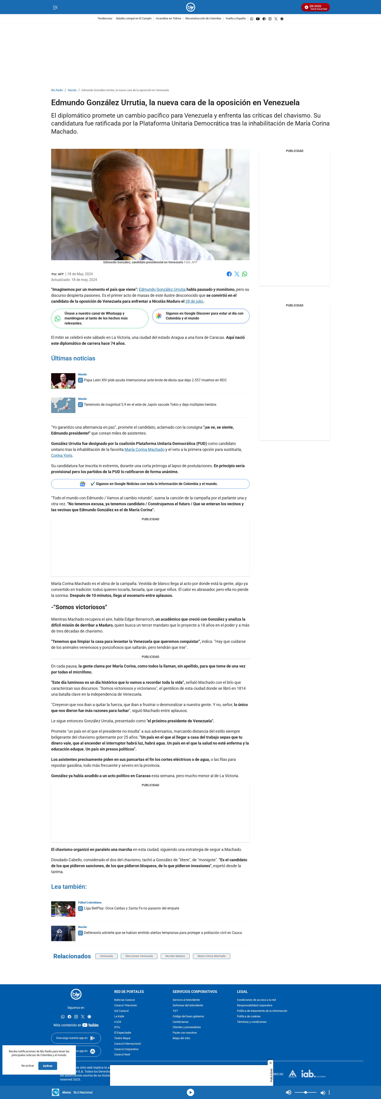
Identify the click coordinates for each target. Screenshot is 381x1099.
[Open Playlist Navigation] (329, 1092)
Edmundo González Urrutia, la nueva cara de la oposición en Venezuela (125, 90)
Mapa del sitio (181, 1038)
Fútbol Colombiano (89, 902)
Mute (288, 1092)
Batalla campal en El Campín (133, 18)
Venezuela (106, 956)
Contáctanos (181, 1022)
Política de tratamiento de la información (262, 1011)
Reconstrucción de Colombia (203, 18)
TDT (175, 1011)
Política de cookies (249, 1016)
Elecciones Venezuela (139, 956)
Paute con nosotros (185, 1032)
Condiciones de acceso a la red (256, 1000)
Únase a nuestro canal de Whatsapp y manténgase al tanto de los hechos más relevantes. (96, 318)
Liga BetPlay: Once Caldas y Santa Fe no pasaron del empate (131, 908)
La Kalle (119, 1016)
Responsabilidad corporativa (254, 1005)
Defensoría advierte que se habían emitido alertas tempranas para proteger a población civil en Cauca (163, 933)
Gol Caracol (121, 1011)
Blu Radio (57, 90)
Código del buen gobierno (188, 1016)
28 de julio (194, 301)
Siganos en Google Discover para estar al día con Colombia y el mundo (204, 316)
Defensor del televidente (188, 1005)
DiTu (117, 1027)
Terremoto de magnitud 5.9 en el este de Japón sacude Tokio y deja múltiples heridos (150, 404)
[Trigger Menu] (55, 7)
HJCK (117, 1022)
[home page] (190, 7)
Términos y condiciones (252, 1022)
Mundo (72, 90)
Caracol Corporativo (126, 1049)
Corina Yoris (61, 455)
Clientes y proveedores (187, 1027)
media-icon (190, 1092)
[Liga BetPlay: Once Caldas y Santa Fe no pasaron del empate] (63, 909)
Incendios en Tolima (168, 18)
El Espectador (122, 1032)
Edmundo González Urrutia (162, 289)
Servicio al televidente (186, 1000)
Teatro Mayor (122, 1038)
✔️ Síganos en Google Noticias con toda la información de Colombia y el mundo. (154, 484)
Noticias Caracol (124, 1000)
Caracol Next (122, 1054)
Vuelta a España (236, 18)
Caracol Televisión (125, 1005)
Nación (82, 927)
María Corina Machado (144, 449)
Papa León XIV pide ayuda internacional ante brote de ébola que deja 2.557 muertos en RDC (155, 380)
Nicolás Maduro (175, 956)
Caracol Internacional (127, 1043)
